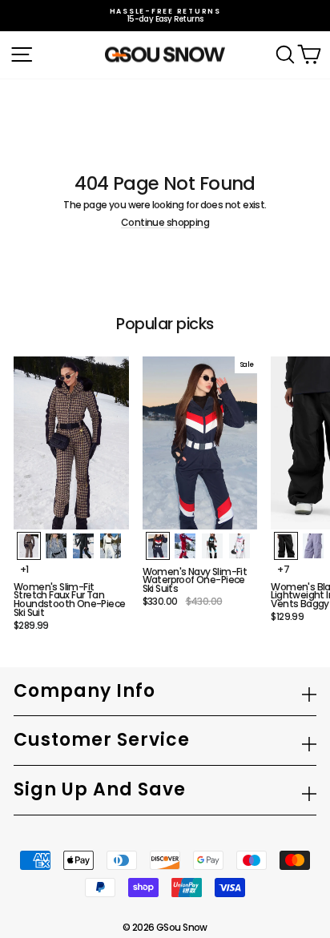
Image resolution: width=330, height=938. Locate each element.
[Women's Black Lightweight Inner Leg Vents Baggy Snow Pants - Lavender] (313, 546)
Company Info (84, 690)
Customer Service (102, 739)
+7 (283, 569)
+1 (24, 569)
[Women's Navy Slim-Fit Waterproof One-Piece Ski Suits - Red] (185, 546)
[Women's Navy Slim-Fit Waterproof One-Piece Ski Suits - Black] (212, 546)
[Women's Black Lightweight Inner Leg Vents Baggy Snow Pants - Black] (286, 546)
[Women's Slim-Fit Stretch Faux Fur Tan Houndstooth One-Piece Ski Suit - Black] (83, 546)
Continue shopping (165, 223)
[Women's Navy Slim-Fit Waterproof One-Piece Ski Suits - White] (239, 546)
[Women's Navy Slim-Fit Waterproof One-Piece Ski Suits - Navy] (158, 546)
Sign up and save (100, 789)
